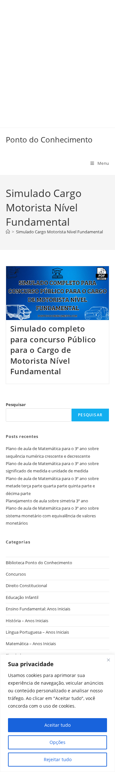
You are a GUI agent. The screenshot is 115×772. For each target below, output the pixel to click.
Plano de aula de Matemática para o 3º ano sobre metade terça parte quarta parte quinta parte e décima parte (52, 486)
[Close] (108, 660)
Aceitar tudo (57, 725)
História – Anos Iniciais (27, 620)
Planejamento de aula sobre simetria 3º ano (47, 501)
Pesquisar (16, 404)
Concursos (16, 574)
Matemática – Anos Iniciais (31, 643)
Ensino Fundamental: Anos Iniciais (38, 609)
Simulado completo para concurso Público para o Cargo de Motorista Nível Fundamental (53, 349)
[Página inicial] (8, 232)
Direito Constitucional (26, 585)
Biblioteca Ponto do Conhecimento (39, 562)
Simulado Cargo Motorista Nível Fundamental (59, 232)
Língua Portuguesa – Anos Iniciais (37, 632)
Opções (57, 742)
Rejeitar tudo (58, 759)
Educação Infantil (22, 597)
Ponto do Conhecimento (49, 139)
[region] (57, 713)
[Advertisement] (57, 57)
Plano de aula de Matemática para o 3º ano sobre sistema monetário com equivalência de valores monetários (52, 515)
